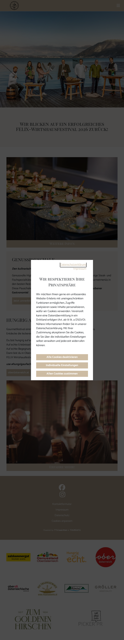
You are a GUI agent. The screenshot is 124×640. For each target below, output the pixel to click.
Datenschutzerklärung (73, 264)
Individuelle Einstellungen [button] (62, 365)
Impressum (79, 269)
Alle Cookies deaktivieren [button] (62, 357)
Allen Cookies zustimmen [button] (62, 373)
